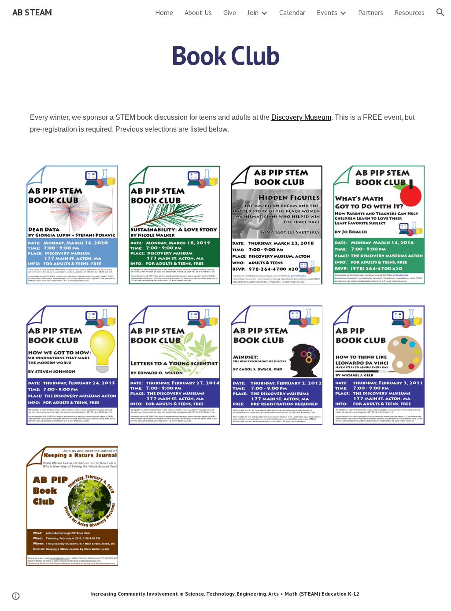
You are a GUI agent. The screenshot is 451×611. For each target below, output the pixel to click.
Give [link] (229, 12)
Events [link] (327, 12)
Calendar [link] (292, 12)
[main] (225, 55)
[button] (440, 12)
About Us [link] (198, 12)
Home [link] (164, 12)
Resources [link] (410, 12)
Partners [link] (370, 12)
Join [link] (253, 12)
